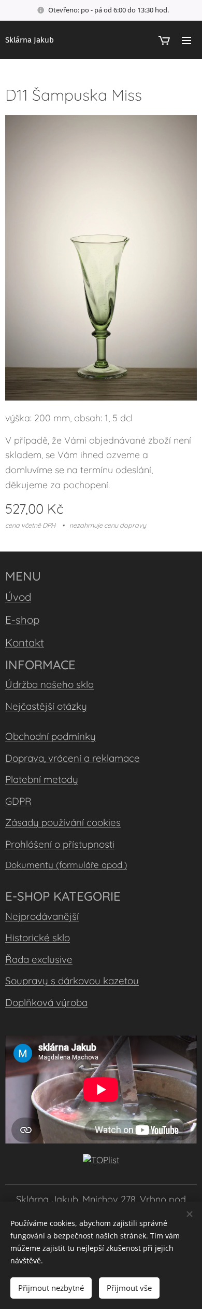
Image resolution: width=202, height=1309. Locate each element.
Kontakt (24, 642)
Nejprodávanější (42, 916)
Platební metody (41, 779)
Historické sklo (37, 937)
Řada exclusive (39, 959)
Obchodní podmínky (50, 736)
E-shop (22, 619)
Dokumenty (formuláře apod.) (66, 864)
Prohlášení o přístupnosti (59, 844)
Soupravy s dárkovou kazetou (72, 980)
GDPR (18, 801)
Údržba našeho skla (49, 684)
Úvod (18, 596)
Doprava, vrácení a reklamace (72, 758)
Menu (186, 40)
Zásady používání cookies (63, 822)
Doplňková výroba (46, 1002)
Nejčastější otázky (46, 706)
